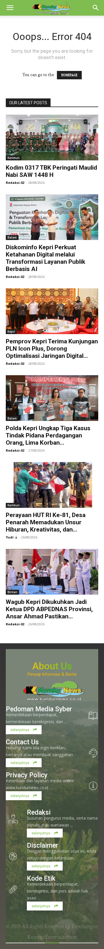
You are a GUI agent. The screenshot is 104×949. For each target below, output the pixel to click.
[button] (10, 8)
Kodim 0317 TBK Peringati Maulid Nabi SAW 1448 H (51, 171)
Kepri (11, 331)
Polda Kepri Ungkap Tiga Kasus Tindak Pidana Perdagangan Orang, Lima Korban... (48, 435)
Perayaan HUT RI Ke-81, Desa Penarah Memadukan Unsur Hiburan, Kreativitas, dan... (46, 522)
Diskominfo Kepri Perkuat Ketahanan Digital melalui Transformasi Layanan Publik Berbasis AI (45, 258)
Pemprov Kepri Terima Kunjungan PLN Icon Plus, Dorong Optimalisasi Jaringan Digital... (52, 348)
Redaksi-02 (15, 182)
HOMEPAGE (69, 75)
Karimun (14, 158)
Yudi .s (11, 537)
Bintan (12, 592)
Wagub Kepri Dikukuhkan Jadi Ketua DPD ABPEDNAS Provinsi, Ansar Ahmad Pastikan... (49, 609)
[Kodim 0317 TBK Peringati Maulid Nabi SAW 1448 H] (52, 137)
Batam (12, 237)
